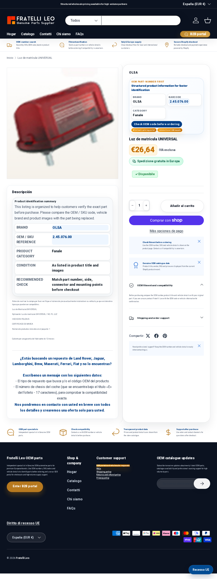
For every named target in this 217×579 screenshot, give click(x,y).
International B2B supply (170, 130)
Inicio (10, 57)
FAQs (79, 34)
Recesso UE (201, 569)
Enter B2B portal (25, 486)
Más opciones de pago (166, 231)
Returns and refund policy (108, 475)
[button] (207, 20)
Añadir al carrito (182, 206)
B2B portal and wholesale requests (113, 466)
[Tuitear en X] (148, 336)
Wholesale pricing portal (144, 130)
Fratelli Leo (22, 558)
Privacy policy (102, 478)
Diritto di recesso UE (23, 523)
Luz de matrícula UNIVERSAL (35, 57)
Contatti (45, 34)
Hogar (11, 34)
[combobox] (122, 20)
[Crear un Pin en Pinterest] (165, 336)
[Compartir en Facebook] (156, 336)
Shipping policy (103, 472)
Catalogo (27, 34)
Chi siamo (63, 34)
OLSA (133, 72)
